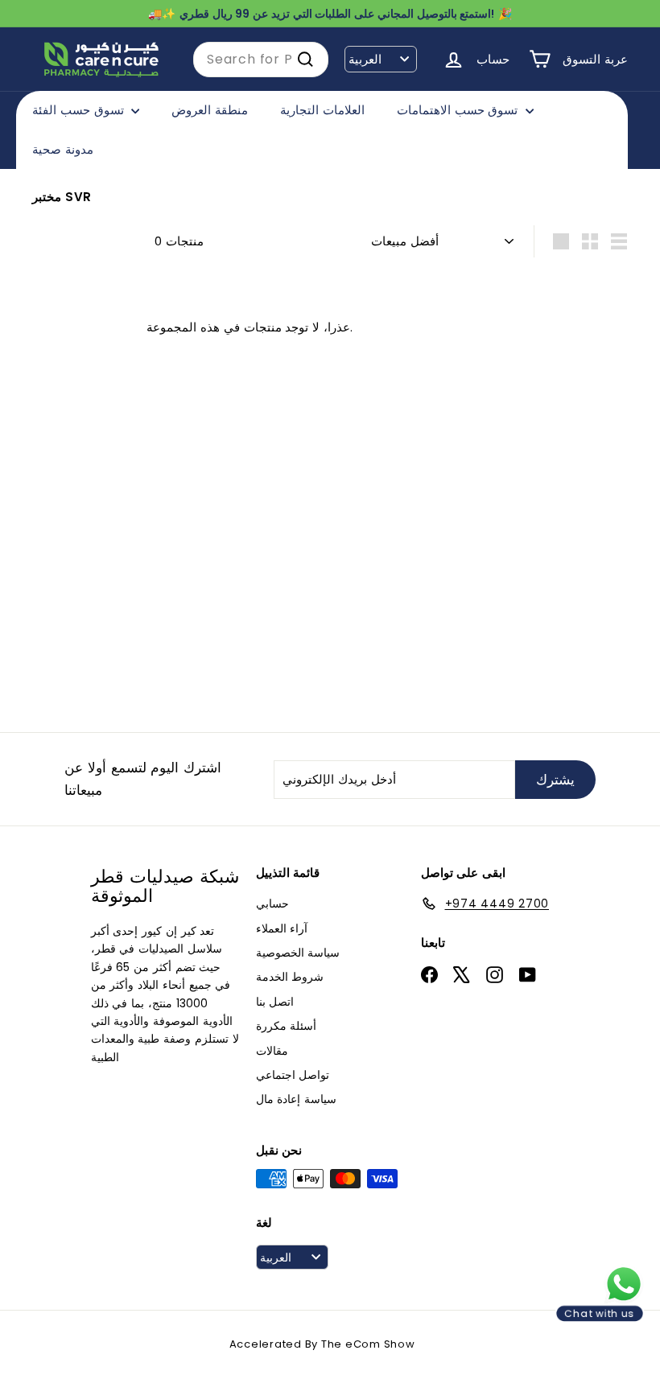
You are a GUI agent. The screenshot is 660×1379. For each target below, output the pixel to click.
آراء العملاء (282, 928)
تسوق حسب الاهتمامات (459, 109)
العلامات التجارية (322, 109)
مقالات (272, 1051)
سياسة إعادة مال (296, 1099)
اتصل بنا (275, 1002)
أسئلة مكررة (286, 1026)
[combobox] (260, 59)
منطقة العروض (209, 109)
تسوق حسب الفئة (79, 109)
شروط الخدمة (290, 977)
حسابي (272, 903)
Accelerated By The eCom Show (322, 1344)
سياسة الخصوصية (298, 953)
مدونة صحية (62, 149)
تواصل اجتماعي (293, 1075)
